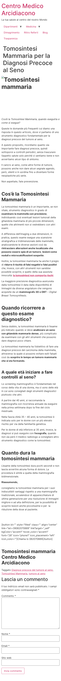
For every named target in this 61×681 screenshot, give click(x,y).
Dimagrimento (12, 32)
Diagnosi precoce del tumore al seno (32, 569)
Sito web (6, 658)
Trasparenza (10, 38)
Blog (45, 32)
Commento (8, 596)
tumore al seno (37, 573)
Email (5, 646)
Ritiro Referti (31, 32)
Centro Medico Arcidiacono (22, 9)
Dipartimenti (11, 26)
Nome (5, 634)
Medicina (31, 26)
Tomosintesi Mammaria (14, 573)
